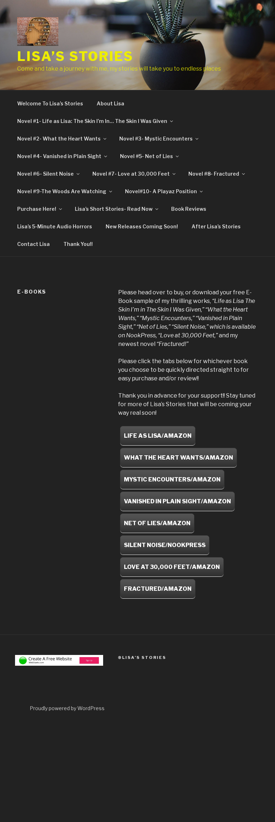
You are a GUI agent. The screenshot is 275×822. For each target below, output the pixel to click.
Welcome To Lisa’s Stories (50, 103)
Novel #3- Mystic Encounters (156, 139)
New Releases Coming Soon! (142, 226)
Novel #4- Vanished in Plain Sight (59, 156)
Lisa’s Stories (75, 56)
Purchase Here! (36, 209)
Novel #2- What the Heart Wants (59, 139)
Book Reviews (188, 209)
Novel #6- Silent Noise (45, 174)
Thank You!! (78, 244)
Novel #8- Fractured (213, 174)
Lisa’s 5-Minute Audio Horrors (54, 226)
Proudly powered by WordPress (67, 708)
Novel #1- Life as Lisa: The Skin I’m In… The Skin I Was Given (92, 121)
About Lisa (110, 103)
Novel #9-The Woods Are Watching (61, 191)
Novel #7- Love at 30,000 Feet (131, 174)
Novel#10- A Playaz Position (161, 191)
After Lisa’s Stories (216, 226)
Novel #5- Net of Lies (146, 156)
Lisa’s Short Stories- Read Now (114, 209)
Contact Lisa (33, 244)
